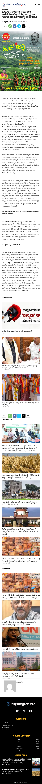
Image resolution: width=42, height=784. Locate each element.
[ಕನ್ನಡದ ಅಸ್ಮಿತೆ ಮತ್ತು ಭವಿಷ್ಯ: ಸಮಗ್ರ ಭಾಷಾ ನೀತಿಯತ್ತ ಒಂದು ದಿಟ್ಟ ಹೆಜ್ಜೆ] (21, 387)
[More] (28, 26)
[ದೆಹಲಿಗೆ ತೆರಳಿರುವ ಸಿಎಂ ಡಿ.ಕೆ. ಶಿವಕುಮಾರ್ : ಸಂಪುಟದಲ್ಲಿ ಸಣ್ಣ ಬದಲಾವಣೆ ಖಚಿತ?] (21, 610)
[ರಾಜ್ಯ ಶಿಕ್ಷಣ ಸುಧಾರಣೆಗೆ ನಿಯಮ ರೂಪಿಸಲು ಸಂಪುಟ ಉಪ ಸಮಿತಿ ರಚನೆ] (21, 661)
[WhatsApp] (10, 26)
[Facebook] (15, 26)
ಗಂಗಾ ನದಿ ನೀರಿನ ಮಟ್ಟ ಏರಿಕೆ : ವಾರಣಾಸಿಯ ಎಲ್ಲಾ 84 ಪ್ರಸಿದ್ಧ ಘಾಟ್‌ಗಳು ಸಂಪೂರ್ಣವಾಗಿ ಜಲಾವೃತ (21, 559)
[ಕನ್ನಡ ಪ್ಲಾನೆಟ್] (10, 686)
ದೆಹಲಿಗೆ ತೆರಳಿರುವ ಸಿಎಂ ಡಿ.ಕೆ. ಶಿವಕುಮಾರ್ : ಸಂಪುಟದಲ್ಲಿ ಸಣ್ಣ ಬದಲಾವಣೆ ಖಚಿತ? (19, 623)
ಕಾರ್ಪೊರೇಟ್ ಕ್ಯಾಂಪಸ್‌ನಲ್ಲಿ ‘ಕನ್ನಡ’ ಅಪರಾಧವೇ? (17, 331)
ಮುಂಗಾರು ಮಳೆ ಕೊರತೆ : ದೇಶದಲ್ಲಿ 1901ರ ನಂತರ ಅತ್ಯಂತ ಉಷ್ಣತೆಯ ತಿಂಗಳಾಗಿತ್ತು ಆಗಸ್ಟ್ (21, 476)
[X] (19, 26)
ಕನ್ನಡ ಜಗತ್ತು (5, 9)
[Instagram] (18, 712)
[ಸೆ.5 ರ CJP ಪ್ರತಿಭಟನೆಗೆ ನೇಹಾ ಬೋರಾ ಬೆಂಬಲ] (21, 637)
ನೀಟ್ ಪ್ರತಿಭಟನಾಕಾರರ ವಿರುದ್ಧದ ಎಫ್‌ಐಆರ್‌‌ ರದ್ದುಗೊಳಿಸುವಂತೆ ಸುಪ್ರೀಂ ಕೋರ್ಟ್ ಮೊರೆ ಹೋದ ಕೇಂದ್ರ (20, 531)
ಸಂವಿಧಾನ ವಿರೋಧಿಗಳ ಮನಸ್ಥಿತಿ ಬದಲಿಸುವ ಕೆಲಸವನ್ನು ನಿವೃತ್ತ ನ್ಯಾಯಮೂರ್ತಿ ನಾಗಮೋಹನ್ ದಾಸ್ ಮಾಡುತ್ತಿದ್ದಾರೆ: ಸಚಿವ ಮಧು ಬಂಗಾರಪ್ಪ (19, 448)
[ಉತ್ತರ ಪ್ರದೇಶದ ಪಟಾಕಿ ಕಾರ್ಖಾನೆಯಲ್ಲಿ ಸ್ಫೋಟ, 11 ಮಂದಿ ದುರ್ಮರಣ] (21, 490)
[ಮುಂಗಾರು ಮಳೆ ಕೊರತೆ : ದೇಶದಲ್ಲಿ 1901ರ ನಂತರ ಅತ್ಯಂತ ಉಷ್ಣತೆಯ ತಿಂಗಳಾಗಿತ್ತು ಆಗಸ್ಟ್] (21, 463)
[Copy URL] (23, 26)
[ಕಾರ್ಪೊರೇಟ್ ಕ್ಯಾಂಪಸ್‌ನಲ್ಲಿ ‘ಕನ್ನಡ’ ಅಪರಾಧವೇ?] (21, 315)
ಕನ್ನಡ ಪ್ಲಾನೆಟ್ (7, 22)
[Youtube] (31, 712)
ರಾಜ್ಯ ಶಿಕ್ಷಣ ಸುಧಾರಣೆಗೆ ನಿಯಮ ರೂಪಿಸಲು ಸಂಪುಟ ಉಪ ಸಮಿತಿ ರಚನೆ (18, 674)
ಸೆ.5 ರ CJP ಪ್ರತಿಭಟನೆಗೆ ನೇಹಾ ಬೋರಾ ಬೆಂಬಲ (20, 649)
